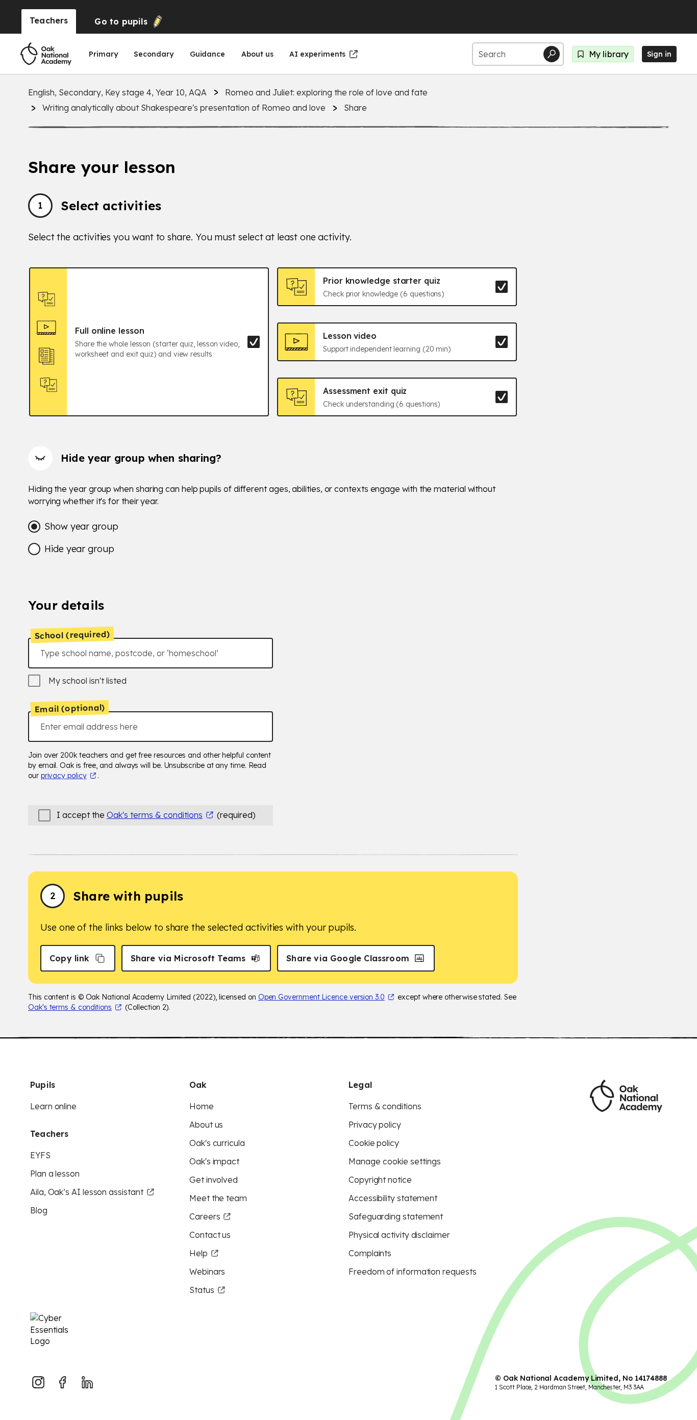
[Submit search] (551, 54)
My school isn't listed (87, 681)
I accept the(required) (156, 815)
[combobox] (150, 653)
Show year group (81, 526)
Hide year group (79, 549)
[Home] (45, 54)
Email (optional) (70, 709)
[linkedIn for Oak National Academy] (87, 1382)
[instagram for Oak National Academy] (38, 1382)
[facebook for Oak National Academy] (63, 1382)
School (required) (72, 635)
